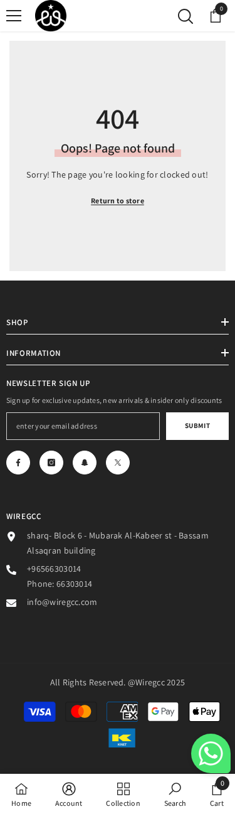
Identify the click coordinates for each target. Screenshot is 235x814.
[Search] (185, 16)
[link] (69, 793)
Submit (197, 425)
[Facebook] (18, 462)
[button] (211, 753)
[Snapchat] (85, 462)
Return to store (117, 200)
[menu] (13, 15)
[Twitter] (118, 462)
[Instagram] (51, 462)
